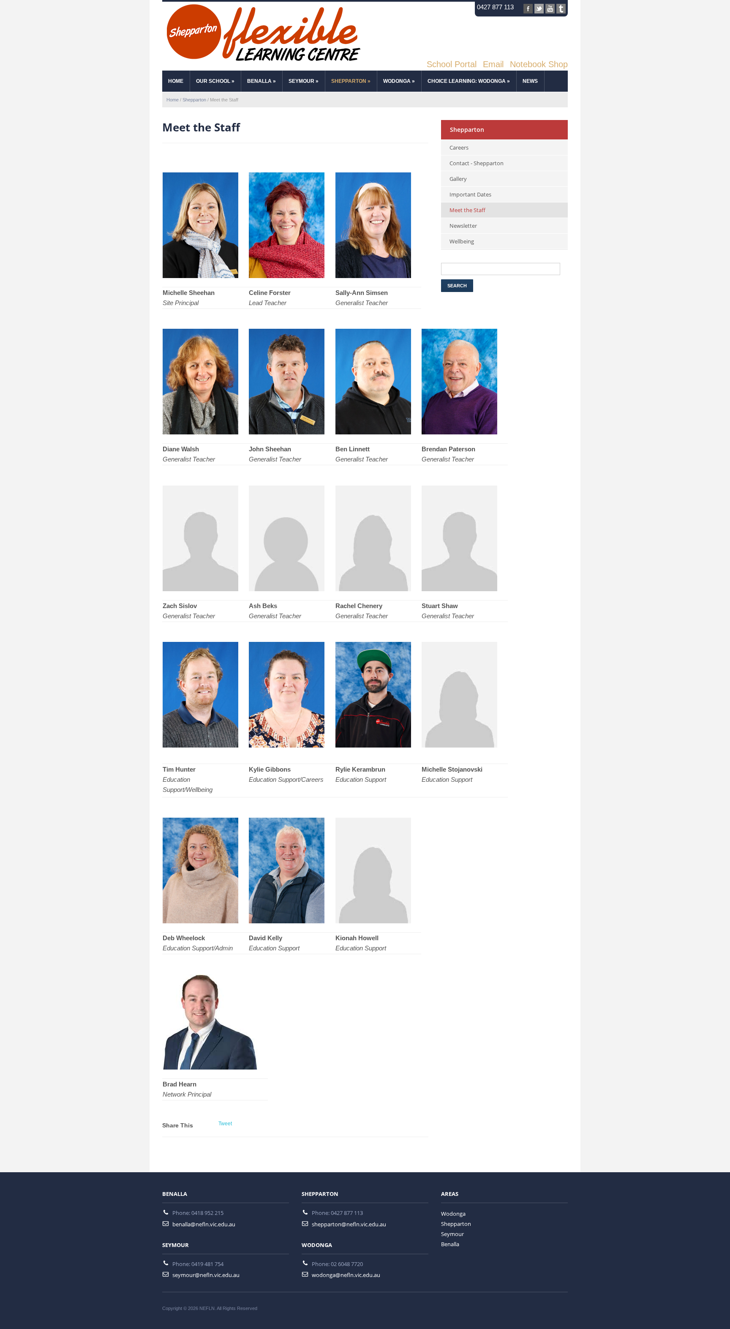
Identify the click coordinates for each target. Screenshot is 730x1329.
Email (493, 64)
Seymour (304, 81)
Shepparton (350, 81)
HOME (175, 81)
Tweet (225, 1124)
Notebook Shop (539, 64)
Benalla (261, 81)
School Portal (452, 64)
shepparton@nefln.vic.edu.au (349, 1224)
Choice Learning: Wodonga (469, 81)
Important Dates (470, 194)
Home (172, 99)
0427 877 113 (495, 7)
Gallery (458, 179)
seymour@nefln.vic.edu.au (206, 1275)
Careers (459, 147)
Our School (215, 81)
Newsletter (463, 225)
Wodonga (399, 81)
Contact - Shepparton (476, 163)
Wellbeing (461, 241)
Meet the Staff (467, 210)
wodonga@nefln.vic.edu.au (346, 1275)
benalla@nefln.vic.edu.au (203, 1224)
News (530, 81)
